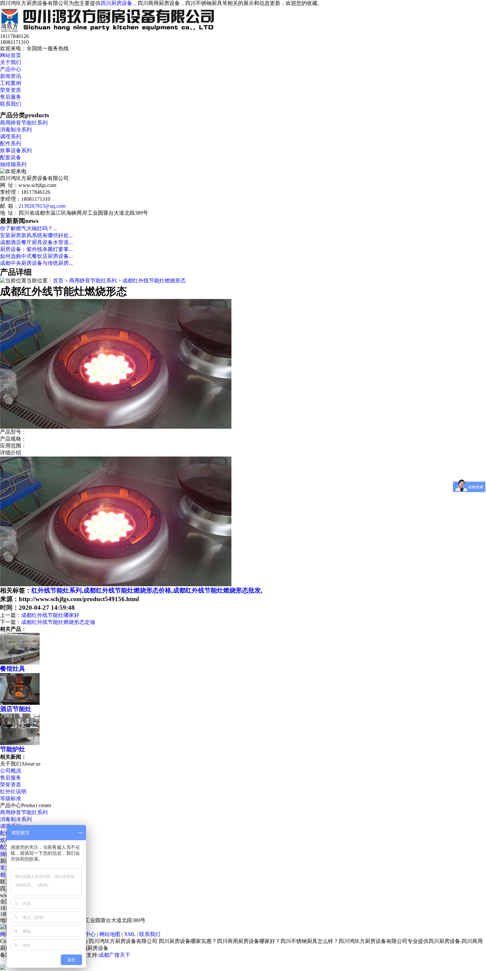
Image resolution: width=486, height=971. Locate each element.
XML (130, 934)
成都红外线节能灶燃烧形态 (154, 280)
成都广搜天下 (114, 955)
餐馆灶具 (12, 668)
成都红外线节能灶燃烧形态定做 (58, 622)
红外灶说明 (13, 791)
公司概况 (10, 770)
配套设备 (10, 157)
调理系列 (10, 136)
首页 (58, 280)
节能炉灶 (12, 749)
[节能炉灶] (20, 743)
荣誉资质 (10, 90)
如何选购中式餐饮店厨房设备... (36, 256)
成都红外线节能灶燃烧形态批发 (217, 590)
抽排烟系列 (13, 164)
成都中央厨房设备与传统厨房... (36, 263)
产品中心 (10, 69)
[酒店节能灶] (20, 703)
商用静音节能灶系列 (24, 123)
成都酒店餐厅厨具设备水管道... (36, 242)
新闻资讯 (10, 76)
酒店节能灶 (15, 708)
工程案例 (10, 83)
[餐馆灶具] (20, 662)
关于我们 (10, 62)
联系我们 (10, 104)
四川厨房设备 (116, 3)
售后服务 (10, 97)
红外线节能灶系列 (56, 590)
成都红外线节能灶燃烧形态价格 (127, 590)
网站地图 (109, 934)
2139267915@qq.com (42, 206)
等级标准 (10, 798)
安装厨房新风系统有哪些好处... (36, 235)
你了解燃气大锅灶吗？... (28, 228)
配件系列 (10, 143)
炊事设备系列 (16, 150)
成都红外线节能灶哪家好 (50, 615)
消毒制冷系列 (16, 129)
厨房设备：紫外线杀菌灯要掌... (36, 249)
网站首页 (10, 55)
